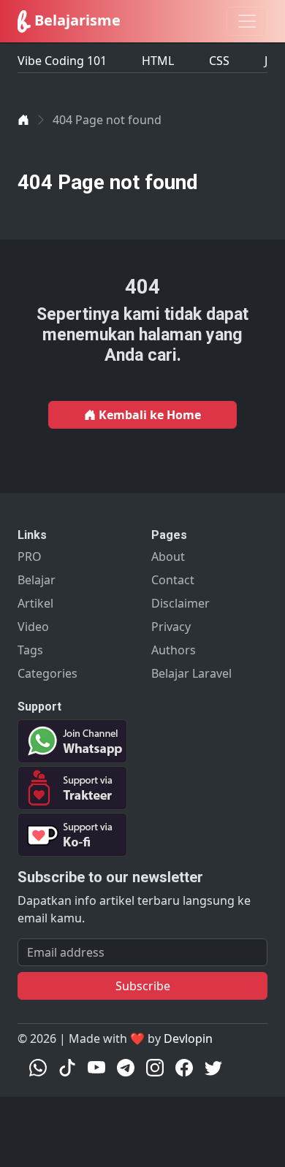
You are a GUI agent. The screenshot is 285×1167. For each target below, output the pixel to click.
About (168, 556)
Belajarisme (76, 20)
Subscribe (142, 986)
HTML (158, 61)
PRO (30, 556)
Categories (47, 673)
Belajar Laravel (191, 673)
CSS (219, 61)
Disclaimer (180, 603)
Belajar (37, 580)
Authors (173, 650)
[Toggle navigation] (247, 21)
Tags (30, 650)
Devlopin (188, 1038)
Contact (172, 580)
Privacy (171, 627)
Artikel (35, 603)
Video (33, 627)
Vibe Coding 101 (62, 61)
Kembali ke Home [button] (148, 415)
